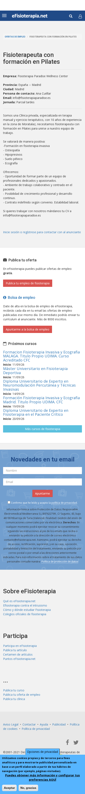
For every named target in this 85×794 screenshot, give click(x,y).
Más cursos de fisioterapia (42, 429)
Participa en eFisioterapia (20, 646)
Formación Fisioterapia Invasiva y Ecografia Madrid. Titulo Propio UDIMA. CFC (41, 399)
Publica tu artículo (15, 650)
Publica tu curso (13, 690)
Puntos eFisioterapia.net (19, 659)
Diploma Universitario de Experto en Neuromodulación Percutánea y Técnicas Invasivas (39, 385)
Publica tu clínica (14, 699)
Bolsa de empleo (20, 297)
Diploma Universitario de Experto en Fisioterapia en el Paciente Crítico (35, 412)
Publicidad (59, 724)
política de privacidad (64, 503)
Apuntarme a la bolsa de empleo (27, 329)
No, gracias (28, 787)
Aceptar (9, 787)
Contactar (29, 724)
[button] (80, 16)
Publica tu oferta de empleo (21, 695)
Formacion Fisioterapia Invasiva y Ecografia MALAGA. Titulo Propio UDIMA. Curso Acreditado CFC (41, 356)
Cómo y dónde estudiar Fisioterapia (27, 610)
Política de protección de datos (59, 561)
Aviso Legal (10, 724)
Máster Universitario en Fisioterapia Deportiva (35, 370)
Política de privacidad (36, 729)
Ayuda (44, 724)
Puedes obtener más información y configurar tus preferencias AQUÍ (42, 777)
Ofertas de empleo (15, 36)
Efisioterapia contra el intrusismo (25, 605)
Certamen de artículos (18, 654)
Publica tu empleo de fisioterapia (28, 283)
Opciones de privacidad (42, 752)
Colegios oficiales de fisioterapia (24, 614)
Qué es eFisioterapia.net (19, 601)
